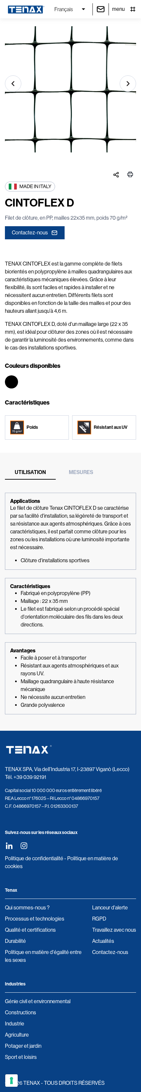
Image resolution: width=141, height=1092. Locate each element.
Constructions (20, 1012)
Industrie (14, 1024)
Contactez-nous (30, 232)
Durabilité (15, 941)
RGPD (99, 919)
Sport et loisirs (21, 1057)
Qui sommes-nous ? (27, 907)
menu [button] (118, 9)
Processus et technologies (34, 919)
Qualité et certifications (30, 930)
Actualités (103, 941)
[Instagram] (24, 846)
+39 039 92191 (29, 777)
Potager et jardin (23, 1046)
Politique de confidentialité (34, 858)
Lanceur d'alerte (110, 907)
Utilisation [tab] (30, 472)
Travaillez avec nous (114, 930)
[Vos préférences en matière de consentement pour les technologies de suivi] (11, 1080)
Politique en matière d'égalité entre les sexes (43, 956)
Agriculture (17, 1035)
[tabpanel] (70, 603)
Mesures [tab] (81, 472)
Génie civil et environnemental (37, 1001)
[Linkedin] (9, 846)
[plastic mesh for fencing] (70, 91)
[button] (13, 83)
